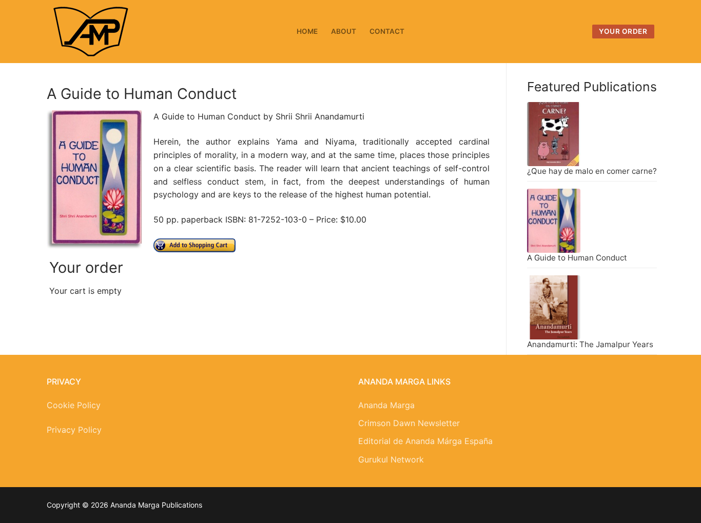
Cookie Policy (74, 405)
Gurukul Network (391, 459)
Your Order (623, 31)
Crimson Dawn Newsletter (409, 423)
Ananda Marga (386, 405)
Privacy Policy (74, 430)
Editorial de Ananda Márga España (425, 441)
